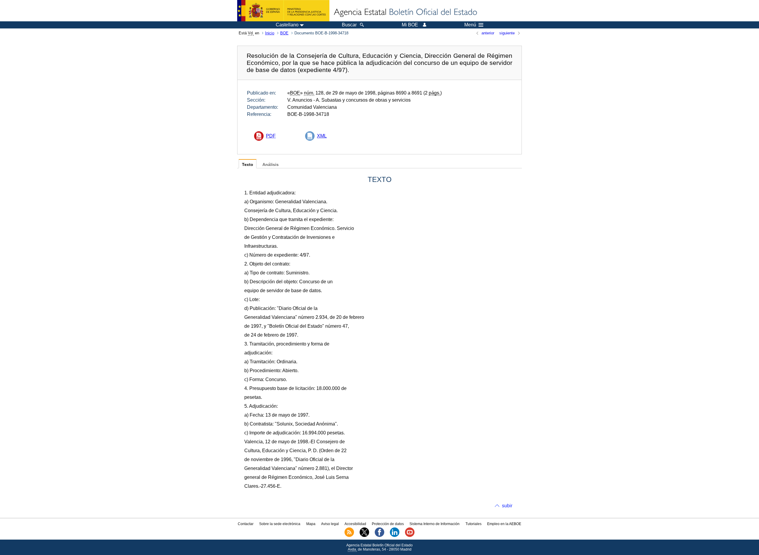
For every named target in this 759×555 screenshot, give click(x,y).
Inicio (269, 33)
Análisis (270, 164)
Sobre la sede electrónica (279, 524)
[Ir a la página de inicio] (405, 12)
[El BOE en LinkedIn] (394, 536)
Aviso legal (330, 524)
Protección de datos (388, 524)
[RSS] (349, 536)
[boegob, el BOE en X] (364, 536)
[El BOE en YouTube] (409, 536)
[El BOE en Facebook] (379, 536)
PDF (271, 135)
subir (507, 505)
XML (322, 135)
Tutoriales (473, 524)
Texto (247, 164)
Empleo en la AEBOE (504, 524)
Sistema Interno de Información (434, 524)
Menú (470, 25)
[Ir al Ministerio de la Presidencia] (283, 10)
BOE (284, 33)
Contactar (245, 524)
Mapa (310, 524)
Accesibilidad (355, 524)
